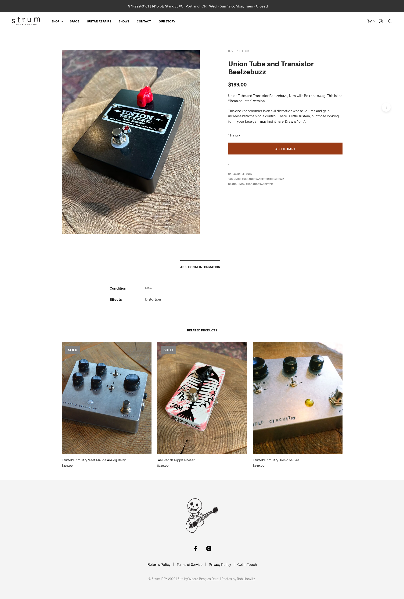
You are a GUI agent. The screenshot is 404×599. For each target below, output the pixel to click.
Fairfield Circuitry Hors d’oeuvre (276, 460)
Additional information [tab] (200, 267)
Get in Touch (247, 564)
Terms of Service (189, 564)
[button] (371, 21)
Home (231, 51)
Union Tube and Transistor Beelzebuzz (259, 179)
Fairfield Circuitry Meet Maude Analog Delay (94, 460)
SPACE (74, 21)
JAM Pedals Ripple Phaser (176, 460)
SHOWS (124, 21)
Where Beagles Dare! (203, 579)
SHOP (55, 21)
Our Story (167, 21)
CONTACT (144, 21)
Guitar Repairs (99, 21)
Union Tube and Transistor (255, 184)
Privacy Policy (220, 564)
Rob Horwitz (246, 579)
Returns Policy (159, 564)
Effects (244, 51)
